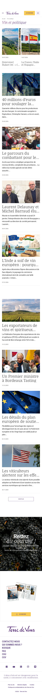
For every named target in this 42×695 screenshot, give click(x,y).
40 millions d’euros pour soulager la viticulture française (20, 101)
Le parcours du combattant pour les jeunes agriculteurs (20, 155)
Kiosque (6, 648)
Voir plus (21, 499)
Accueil (3, 18)
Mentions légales (22, 685)
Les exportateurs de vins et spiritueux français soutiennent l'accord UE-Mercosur (20, 327)
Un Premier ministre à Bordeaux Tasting (20, 378)
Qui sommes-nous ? (12, 644)
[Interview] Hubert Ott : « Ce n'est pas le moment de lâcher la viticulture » (10, 63)
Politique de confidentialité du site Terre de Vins (21, 687)
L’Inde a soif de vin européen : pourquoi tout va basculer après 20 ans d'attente (20, 262)
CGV (4, 657)
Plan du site (11, 685)
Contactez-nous (11, 641)
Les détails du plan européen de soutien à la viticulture (20, 419)
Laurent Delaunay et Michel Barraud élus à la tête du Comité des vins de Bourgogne (20, 209)
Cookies (32, 685)
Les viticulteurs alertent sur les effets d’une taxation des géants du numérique (20, 473)
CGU (4, 654)
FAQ (4, 651)
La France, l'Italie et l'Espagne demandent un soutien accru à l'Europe (30, 63)
